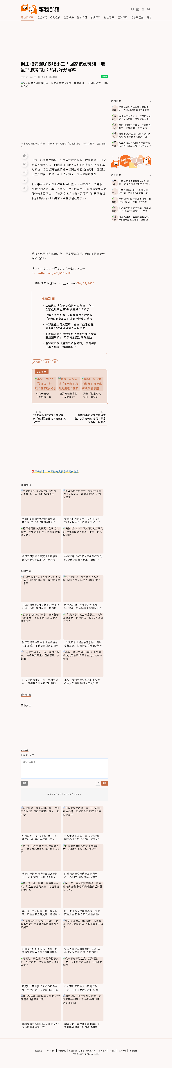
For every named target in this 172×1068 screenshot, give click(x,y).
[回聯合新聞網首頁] (29, 9)
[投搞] (137, 9)
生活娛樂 (69, 17)
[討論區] (24, 171)
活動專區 (122, 17)
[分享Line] (24, 163)
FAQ (48, 1050)
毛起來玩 (42, 17)
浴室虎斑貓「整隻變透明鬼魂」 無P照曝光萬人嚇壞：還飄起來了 (70, 345)
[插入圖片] (97, 783)
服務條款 (73, 1050)
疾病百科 (96, 17)
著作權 (81, 1050)
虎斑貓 (36, 361)
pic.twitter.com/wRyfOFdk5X (51, 273)
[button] (132, 9)
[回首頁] (40, 9)
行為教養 (55, 17)
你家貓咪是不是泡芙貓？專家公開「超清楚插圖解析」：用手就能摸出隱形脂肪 (70, 335)
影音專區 (109, 17)
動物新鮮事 (27, 17)
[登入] (143, 9)
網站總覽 (133, 1050)
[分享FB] (24, 155)
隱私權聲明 (90, 1050)
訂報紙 (112, 1050)
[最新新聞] (150, 175)
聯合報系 (102, 1050)
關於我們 (122, 1050)
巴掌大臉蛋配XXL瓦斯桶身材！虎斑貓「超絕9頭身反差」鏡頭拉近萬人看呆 (69, 316)
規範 (24, 783)
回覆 (105, 783)
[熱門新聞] (150, 101)
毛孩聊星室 (137, 17)
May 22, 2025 (85, 283)
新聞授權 (62, 1050)
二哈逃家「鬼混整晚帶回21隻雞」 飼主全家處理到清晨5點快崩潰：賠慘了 (69, 307)
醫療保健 (82, 17)
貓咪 (47, 361)
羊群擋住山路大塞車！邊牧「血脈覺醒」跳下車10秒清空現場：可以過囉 (70, 326)
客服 (53, 1050)
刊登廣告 (39, 1050)
